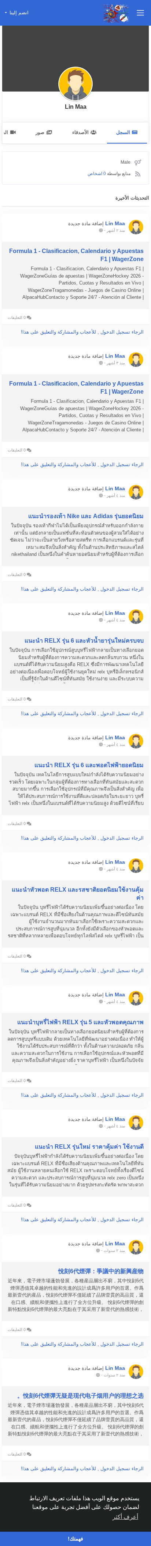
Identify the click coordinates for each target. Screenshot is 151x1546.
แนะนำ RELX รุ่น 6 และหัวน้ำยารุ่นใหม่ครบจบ (84, 641)
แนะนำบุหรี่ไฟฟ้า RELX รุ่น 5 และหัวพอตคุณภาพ (80, 1022)
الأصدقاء (80, 132)
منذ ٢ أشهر (116, 230)
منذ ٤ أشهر (116, 495)
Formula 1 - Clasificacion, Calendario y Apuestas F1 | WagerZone (76, 255)
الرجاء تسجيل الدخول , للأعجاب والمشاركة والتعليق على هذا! (82, 332)
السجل (123, 132)
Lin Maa (75, 107)
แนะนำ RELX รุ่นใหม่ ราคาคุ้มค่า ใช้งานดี (89, 1147)
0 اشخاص (97, 173)
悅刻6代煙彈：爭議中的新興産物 (101, 1271)
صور (40, 132)
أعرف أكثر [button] (125, 1517)
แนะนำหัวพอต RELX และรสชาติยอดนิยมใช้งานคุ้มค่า (78, 894)
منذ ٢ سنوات (114, 1250)
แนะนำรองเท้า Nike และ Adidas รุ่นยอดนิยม (86, 516)
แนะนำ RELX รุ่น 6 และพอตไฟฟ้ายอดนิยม (89, 765)
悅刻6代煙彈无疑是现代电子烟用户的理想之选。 (80, 1396)
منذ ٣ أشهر (116, 363)
